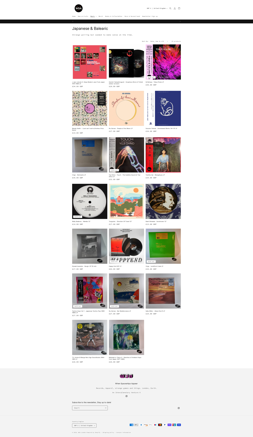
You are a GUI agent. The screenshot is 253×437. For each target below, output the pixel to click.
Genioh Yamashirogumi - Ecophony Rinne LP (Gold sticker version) (126, 82)
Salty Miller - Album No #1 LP (155, 311)
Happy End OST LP (115, 266)
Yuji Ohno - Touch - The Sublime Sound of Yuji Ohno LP (124, 175)
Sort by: (145, 41)
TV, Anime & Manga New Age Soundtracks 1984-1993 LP (88, 358)
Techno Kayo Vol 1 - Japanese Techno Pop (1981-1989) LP (88, 312)
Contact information (123, 432)
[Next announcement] (180, 21)
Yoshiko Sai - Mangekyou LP (155, 175)
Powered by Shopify (93, 432)
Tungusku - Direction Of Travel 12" (120, 221)
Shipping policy (108, 432)
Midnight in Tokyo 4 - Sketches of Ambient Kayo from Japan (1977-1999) (125, 358)
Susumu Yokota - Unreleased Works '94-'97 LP (161, 128)
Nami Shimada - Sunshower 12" (156, 221)
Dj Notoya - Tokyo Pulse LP (155, 82)
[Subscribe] (105, 408)
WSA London (82, 432)
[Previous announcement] (73, 21)
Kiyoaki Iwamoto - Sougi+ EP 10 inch (84, 266)
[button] (93, 16)
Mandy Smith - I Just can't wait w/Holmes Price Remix (88, 129)
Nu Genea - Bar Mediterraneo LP (120, 311)
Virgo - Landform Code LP (154, 266)
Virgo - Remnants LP (79, 175)
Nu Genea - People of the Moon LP (121, 128)
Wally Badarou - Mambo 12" (81, 221)
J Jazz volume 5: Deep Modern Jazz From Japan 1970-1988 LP (88, 82)
